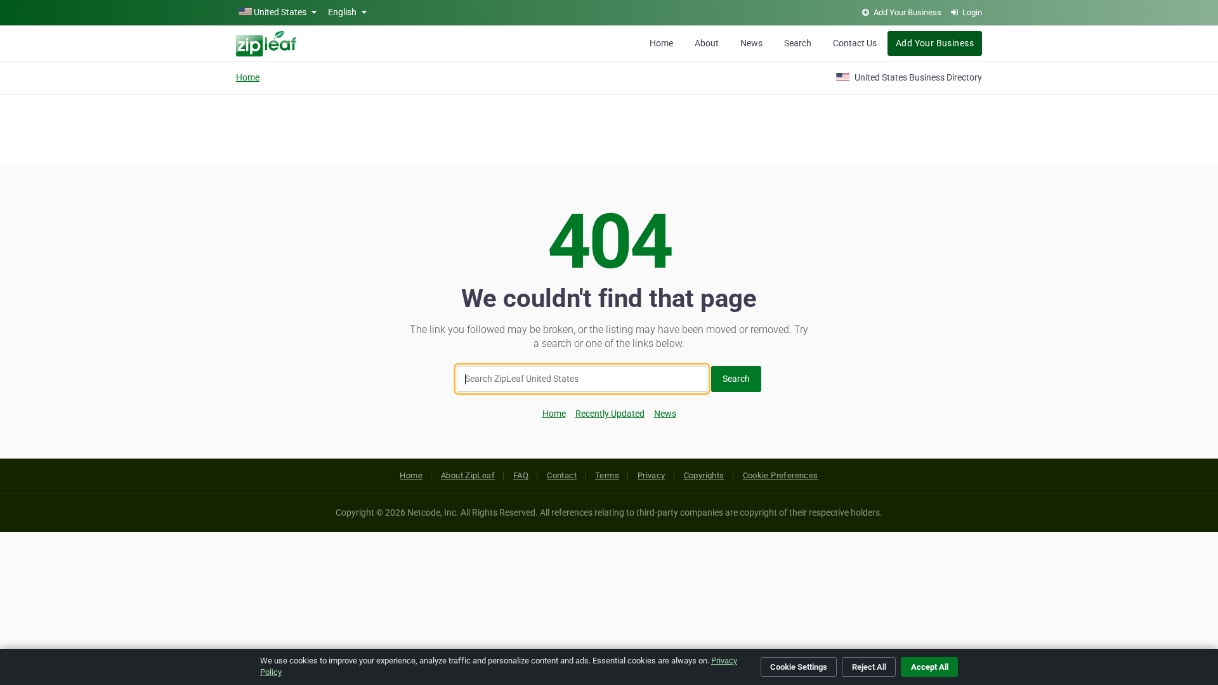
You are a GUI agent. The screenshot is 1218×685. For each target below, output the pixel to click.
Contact (562, 475)
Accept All (929, 667)
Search (797, 43)
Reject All (869, 667)
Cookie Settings (798, 667)
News (751, 43)
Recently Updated (610, 413)
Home (661, 43)
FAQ (520, 475)
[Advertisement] (609, 128)
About (707, 43)
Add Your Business (935, 43)
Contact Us (855, 43)
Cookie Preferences (780, 475)
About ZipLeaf (468, 475)
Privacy (651, 475)
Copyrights (704, 475)
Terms (607, 475)
